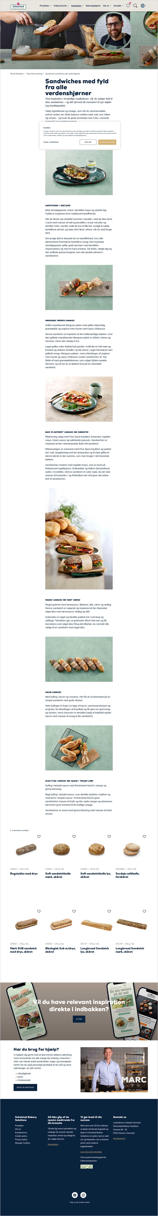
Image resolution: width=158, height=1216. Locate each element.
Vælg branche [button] (60, 6)
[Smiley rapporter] (86, 1166)
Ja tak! (79, 1019)
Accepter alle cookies (107, 142)
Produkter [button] (45, 6)
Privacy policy (21, 1139)
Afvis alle (88, 142)
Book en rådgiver (25, 1087)
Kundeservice (21, 1133)
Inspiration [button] (76, 6)
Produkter (19, 1126)
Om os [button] (106, 6)
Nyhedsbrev (53, 1144)
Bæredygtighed (93, 6)
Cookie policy (21, 1136)
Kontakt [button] (118, 6)
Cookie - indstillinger (51, 142)
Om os (18, 1129)
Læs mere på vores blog (91, 1152)
